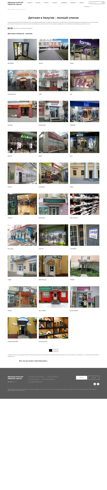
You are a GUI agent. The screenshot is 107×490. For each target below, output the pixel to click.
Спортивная (63, 2)
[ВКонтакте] (8, 28)
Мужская (38, 2)
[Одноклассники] (10, 28)
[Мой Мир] (12, 28)
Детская (46, 2)
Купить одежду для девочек (48, 379)
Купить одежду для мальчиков (35, 381)
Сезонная (54, 2)
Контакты (94, 377)
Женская (29, 2)
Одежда (81, 2)
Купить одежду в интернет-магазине (36, 376)
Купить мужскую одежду (33, 379)
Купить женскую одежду (52, 376)
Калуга (13, 9)
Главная (9, 9)
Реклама (82, 377)
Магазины (73, 2)
